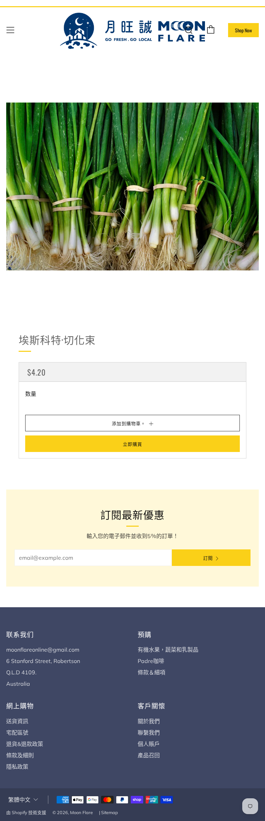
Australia (18, 683)
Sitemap (109, 812)
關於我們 (149, 721)
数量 (30, 393)
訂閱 (208, 557)
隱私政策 (17, 766)
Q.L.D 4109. (21, 672)
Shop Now (243, 30)
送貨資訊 (17, 721)
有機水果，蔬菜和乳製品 (168, 649)
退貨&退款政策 (24, 743)
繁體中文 (19, 800)
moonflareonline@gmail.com (42, 649)
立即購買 (132, 443)
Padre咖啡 (151, 660)
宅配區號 (17, 732)
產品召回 (149, 755)
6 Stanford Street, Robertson (43, 660)
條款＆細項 (151, 672)
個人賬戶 (149, 743)
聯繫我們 (149, 732)
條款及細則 (20, 755)
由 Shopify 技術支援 (26, 812)
